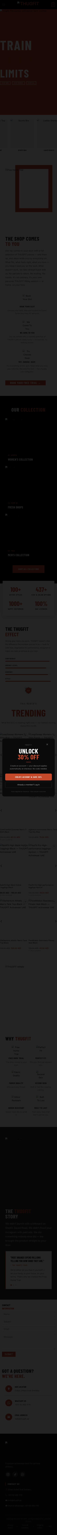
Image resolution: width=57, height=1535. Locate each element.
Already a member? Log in (28, 785)
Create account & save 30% (28, 777)
